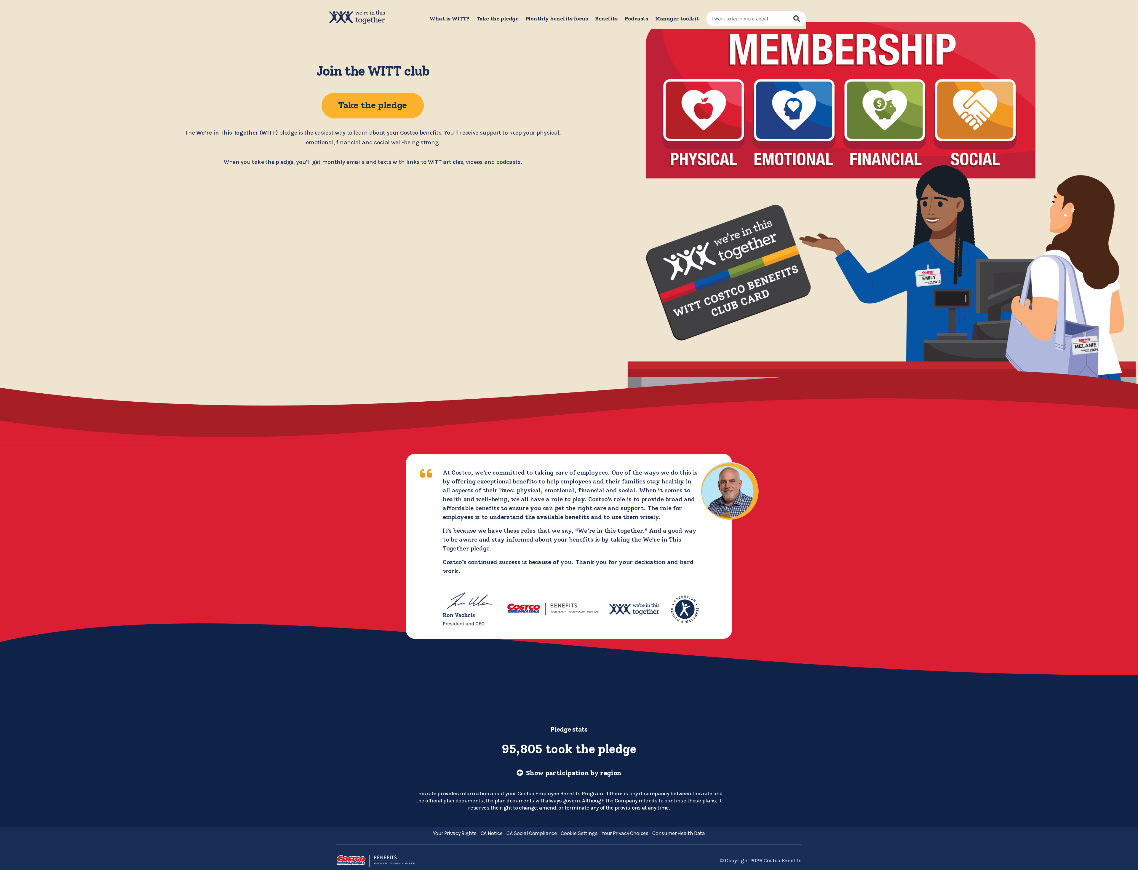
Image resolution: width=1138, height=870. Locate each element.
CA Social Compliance (531, 833)
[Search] (798, 18)
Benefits (606, 18)
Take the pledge (498, 18)
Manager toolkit (677, 18)
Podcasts (636, 18)
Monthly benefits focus (557, 18)
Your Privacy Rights (455, 833)
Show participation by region (573, 773)
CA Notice (492, 833)
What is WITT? (449, 18)
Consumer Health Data (678, 833)
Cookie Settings (579, 833)
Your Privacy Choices (625, 833)
